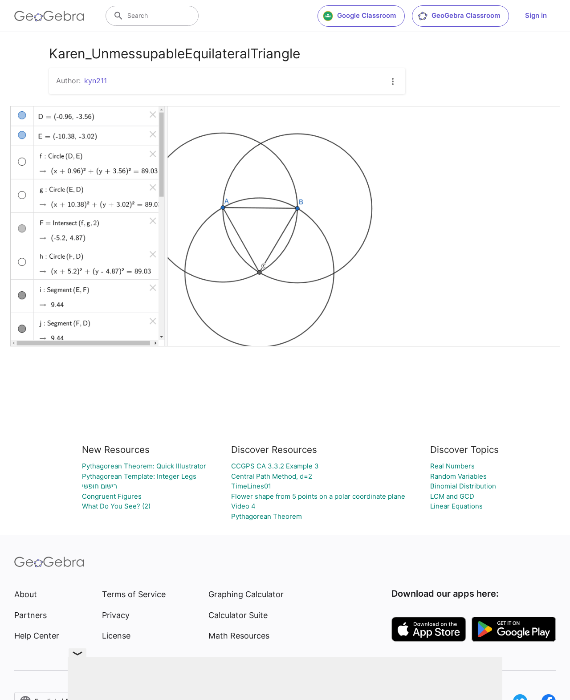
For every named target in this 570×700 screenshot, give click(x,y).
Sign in (536, 15)
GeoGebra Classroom (466, 15)
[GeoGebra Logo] (49, 16)
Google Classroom (366, 15)
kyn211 (95, 80)
